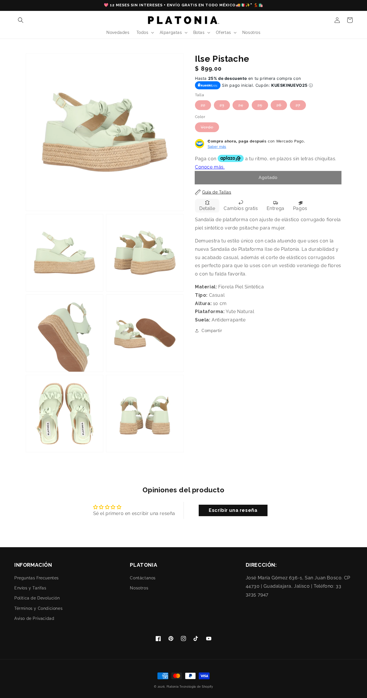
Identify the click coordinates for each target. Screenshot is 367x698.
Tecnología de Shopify (196, 686)
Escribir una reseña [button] (233, 510)
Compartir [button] (212, 330)
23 (222, 105)
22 (203, 105)
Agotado (268, 177)
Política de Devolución (37, 598)
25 (259, 105)
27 (298, 105)
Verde (207, 127)
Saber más (217, 146)
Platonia (173, 686)
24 (240, 105)
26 (278, 105)
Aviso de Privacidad (34, 618)
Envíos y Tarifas (30, 588)
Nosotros (139, 588)
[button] (20, 20)
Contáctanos (143, 578)
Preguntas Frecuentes (36, 578)
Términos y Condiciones (38, 608)
